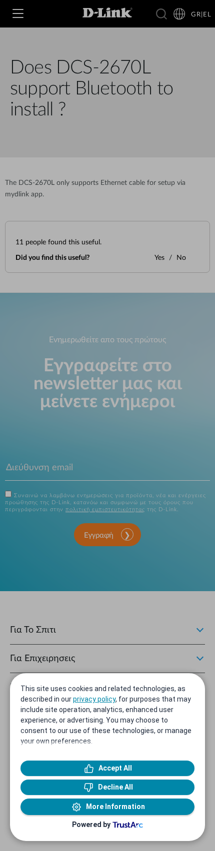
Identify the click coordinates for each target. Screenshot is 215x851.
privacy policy (94, 699)
